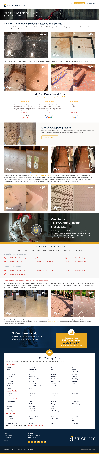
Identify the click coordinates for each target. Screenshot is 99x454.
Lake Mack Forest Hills (35, 386)
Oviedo (53, 406)
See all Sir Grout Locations (35, 425)
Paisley (52, 388)
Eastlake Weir (32, 393)
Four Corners (32, 367)
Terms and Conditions (22, 449)
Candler (9, 396)
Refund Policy (30, 449)
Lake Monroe (32, 408)
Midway (53, 404)
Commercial (62, 6)
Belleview (9, 393)
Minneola (53, 374)
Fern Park (9, 408)
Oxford (31, 423)
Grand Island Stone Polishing (16, 274)
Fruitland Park (33, 369)
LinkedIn (42, 442)
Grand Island (32, 372)
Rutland (53, 416)
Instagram (29, 442)
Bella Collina (10, 376)
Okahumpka (54, 383)
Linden (31, 418)
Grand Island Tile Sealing (45, 261)
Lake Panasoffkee (34, 416)
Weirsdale (75, 393)
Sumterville (54, 421)
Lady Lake (32, 381)
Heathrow (31, 404)
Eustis (8, 386)
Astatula (9, 369)
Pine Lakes (75, 367)
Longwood (32, 410)
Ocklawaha (32, 396)
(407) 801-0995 (91, 3)
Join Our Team (33, 438)
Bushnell (9, 416)
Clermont (9, 379)
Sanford (53, 408)
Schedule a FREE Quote (79, 3)
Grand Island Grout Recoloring (16, 258)
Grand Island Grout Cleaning (46, 258)
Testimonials (85, 6)
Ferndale (9, 388)
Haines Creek (32, 376)
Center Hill (10, 418)
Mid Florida (54, 401)
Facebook (32, 442)
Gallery (70, 6)
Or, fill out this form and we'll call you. (71, 345)
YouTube (38, 442)
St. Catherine (54, 418)
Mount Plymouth (55, 381)
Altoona (9, 367)
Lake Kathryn (32, 383)
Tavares (74, 376)
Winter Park (75, 401)
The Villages (75, 379)
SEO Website (81, 449)
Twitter (35, 442)
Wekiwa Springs (55, 410)
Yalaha (74, 383)
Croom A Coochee (12, 423)
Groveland (31, 374)
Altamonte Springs (12, 401)
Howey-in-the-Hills (34, 379)
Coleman (9, 421)
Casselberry (10, 404)
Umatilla (74, 381)
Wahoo (74, 418)
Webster (74, 421)
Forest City (10, 410)
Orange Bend (54, 386)
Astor (8, 372)
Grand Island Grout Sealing (76, 258)
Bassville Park (11, 374)
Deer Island (10, 381)
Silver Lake (75, 372)
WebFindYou (92, 449)
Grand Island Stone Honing (76, 270)
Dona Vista (10, 383)
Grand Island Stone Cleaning (16, 270)
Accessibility (6, 449)
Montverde (53, 376)
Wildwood (75, 423)
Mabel (30, 421)
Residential (53, 6)
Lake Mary (32, 406)
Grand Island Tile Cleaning (15, 261)
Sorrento (74, 374)
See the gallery (49, 137)
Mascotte (53, 372)
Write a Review (69, 3)
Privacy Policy (13, 449)
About (77, 6)
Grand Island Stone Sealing (45, 270)
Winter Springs (76, 404)
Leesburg (53, 367)
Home (6, 433)
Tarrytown (53, 423)
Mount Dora (54, 379)
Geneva (31, 401)
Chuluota (9, 406)
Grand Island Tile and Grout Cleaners (40, 175)
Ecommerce (86, 449)
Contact (93, 6)
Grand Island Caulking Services (77, 261)
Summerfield (54, 393)
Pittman (74, 369)
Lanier (30, 388)
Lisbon (52, 369)
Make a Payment (34, 435)
